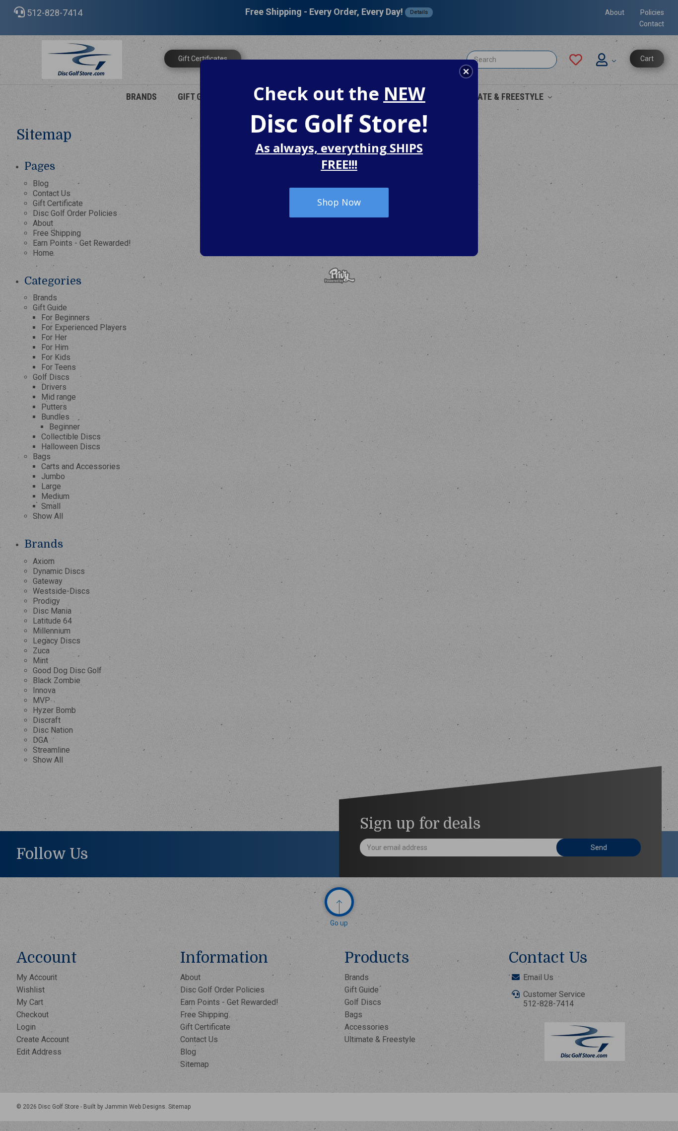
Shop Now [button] (339, 202)
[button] (466, 71)
